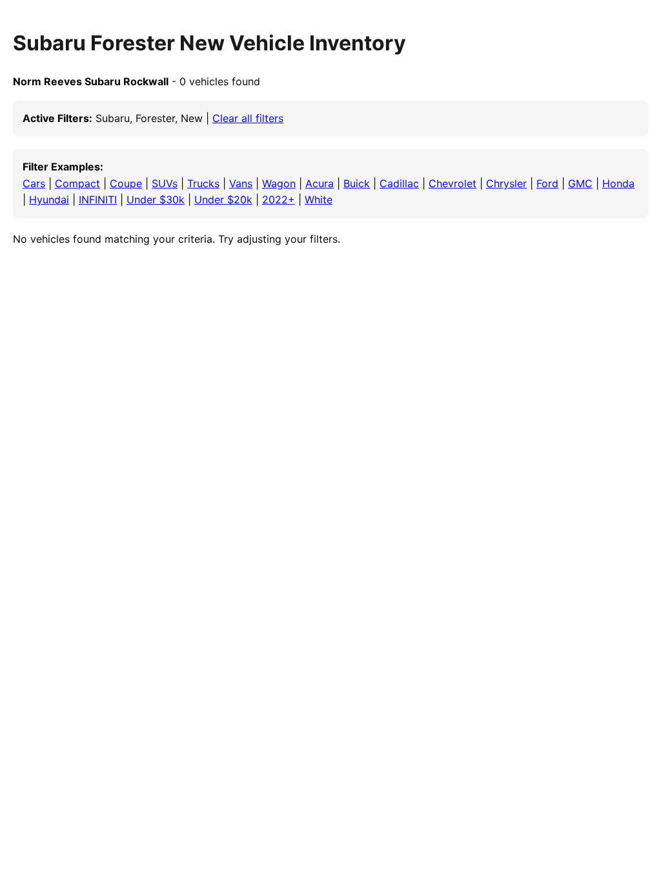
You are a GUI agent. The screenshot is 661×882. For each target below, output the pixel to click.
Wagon (279, 183)
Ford (547, 183)
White (318, 199)
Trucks (203, 183)
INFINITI (98, 199)
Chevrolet (452, 183)
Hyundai (49, 199)
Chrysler (506, 183)
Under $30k (156, 199)
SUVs (165, 183)
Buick (356, 183)
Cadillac (399, 183)
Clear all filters (247, 118)
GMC (580, 183)
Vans (240, 183)
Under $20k (223, 199)
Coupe (126, 183)
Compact (77, 183)
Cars (34, 183)
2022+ (278, 199)
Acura (319, 183)
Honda (618, 183)
